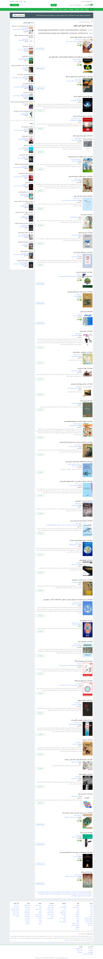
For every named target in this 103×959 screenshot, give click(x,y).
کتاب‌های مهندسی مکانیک (62, 525)
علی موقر (79, 255)
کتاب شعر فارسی (63, 751)
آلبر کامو (25, 48)
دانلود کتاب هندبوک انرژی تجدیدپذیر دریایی (81, 521)
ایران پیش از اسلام (71, 238)
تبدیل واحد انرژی (49, 106)
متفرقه (40, 923)
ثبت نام (20, 1)
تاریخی (78, 911)
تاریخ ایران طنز (39, 262)
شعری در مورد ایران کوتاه (77, 749)
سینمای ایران (74, 469)
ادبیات (86, 9)
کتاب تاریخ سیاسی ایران (62, 147)
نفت (54, 450)
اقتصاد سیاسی (75, 837)
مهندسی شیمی (50, 914)
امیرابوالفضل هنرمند (23, 262)
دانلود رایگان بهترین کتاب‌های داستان (21, 87)
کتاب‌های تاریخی (74, 140)
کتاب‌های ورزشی (25, 103)
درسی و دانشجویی (75, 923)
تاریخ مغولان (61, 782)
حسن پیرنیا (78, 294)
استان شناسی (43, 800)
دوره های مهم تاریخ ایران (45, 586)
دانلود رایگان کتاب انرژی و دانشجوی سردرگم (69, 107)
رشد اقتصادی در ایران (73, 548)
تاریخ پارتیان (74, 649)
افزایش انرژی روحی (41, 124)
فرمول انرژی (42, 106)
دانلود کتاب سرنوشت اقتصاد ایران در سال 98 (81, 540)
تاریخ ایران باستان (67, 260)
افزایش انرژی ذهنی (58, 125)
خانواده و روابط (38, 909)
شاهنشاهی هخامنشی (48, 651)
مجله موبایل (27, 907)
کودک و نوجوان (38, 916)
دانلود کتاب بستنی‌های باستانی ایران (83, 252)
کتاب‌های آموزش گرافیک (23, 40)
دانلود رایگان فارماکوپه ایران (71, 431)
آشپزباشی (25, 76)
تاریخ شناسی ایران (78, 188)
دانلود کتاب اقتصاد (58, 550)
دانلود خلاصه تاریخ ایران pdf (49, 184)
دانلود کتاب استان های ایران (85, 794)
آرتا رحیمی (25, 67)
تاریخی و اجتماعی (15, 911)
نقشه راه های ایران (73, 765)
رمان (91, 907)
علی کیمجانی (78, 543)
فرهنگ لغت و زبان (88, 921)
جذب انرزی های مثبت (52, 220)
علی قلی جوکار (78, 39)
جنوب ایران (61, 204)
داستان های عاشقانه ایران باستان (67, 344)
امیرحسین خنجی (77, 644)
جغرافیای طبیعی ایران (51, 800)
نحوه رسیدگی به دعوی (63, 609)
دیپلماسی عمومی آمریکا (60, 489)
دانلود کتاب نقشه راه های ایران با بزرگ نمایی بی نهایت (78, 759)
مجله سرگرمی (27, 911)
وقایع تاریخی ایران (70, 188)
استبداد (58, 509)
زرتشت (71, 876)
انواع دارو (76, 434)
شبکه (65, 916)
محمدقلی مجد (78, 703)
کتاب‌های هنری (75, 465)
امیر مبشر (25, 244)
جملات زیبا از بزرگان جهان (67, 220)
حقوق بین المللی (75, 81)
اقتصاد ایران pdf (65, 550)
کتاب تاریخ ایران (66, 149)
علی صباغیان (78, 483)
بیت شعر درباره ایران (58, 747)
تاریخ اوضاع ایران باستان (42, 260)
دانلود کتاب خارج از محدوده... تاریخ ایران (82, 580)
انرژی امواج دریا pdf (73, 528)
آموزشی (17, 916)
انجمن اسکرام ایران (64, 33)
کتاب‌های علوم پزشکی (73, 425)
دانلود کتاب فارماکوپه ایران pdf (48, 431)
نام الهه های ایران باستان (55, 342)
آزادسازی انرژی (54, 124)
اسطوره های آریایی (59, 339)
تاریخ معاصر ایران (43, 374)
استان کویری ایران (73, 568)
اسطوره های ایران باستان (49, 339)
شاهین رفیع (24, 39)
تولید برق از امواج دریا (60, 530)
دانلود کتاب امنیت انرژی (86, 833)
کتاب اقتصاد (65, 548)
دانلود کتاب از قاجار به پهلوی (85, 700)
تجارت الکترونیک (62, 912)
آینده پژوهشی (76, 671)
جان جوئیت (78, 98)
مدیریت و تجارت (16, 912)
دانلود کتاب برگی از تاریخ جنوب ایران (83, 196)
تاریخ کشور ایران (56, 407)
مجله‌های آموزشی (14, 77)
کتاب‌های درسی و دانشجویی (22, 29)
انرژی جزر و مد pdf (65, 528)
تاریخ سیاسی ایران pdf (72, 147)
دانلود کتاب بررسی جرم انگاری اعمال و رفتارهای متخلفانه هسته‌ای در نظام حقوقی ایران (70, 57)
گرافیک (64, 920)
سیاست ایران (47, 204)
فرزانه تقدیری (24, 166)
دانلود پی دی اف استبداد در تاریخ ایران (74, 510)
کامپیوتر (77, 9)
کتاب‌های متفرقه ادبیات (23, 226)
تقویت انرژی (69, 124)
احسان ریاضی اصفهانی (76, 623)
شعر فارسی (50, 749)
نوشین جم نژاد (24, 175)
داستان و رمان (16, 907)
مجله (60, 9)
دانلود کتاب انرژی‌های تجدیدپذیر (84, 272)
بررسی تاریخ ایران (54, 586)
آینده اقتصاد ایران (50, 550)
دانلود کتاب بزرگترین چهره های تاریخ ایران (81, 384)
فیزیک (77, 276)
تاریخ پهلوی (70, 708)
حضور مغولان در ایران (54, 782)
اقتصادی (77, 905)
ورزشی (40, 920)
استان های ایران (74, 800)
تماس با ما (12, 1)
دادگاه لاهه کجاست (64, 607)
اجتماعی (77, 916)
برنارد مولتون (78, 523)
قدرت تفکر (59, 220)
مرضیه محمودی (77, 815)
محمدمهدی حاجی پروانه (76, 159)
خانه (91, 9)
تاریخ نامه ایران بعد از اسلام (50, 188)
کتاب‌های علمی (75, 624)
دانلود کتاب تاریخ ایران (68, 204)
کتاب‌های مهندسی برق (73, 525)
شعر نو (91, 911)
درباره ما (91, 950)
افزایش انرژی (50, 125)
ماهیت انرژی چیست (61, 106)
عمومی (65, 9)
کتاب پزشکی (46, 432)
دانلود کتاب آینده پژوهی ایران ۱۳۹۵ (83, 681)
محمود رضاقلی (78, 138)
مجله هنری (28, 921)
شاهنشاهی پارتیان (66, 653)
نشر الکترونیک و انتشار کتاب (86, 1)
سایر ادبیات (90, 925)
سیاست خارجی (69, 41)
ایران (76, 238)
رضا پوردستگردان (77, 423)
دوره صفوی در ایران (61, 186)
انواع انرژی (63, 104)
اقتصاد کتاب (48, 548)
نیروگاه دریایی (52, 530)
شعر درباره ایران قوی (66, 747)
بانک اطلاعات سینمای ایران (66, 469)
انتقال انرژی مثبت (64, 222)
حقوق (78, 921)
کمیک (91, 914)
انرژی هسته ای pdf (57, 166)
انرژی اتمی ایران (80, 892)
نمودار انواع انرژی (48, 104)
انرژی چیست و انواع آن (70, 104)
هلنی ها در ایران (74, 653)
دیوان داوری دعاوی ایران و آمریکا (63, 611)
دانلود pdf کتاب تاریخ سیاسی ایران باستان (56, 145)
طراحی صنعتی (51, 905)
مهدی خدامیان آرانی (23, 58)
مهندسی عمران (51, 907)
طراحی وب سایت (62, 918)
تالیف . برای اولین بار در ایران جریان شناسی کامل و (48, 33)
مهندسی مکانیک (50, 912)
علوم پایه (77, 927)
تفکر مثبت (39, 220)
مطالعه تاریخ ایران (62, 586)
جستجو (53, 5)
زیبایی (40, 911)
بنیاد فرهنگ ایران (83, 30)
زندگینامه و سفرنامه (88, 918)
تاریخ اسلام (40, 186)
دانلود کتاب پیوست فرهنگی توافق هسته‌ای (81, 37)
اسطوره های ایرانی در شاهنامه (67, 342)
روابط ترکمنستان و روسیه (64, 452)
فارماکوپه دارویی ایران (59, 429)
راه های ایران (54, 765)
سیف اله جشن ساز (77, 722)
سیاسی (77, 918)
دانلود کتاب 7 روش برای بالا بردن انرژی (82, 116)
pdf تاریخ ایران (59, 587)
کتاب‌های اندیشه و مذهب (23, 59)
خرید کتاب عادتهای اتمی (60, 894)
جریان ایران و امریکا (69, 492)
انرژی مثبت (75, 124)
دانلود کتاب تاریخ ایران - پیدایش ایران (82, 352)
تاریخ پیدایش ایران (57, 651)
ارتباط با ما (90, 948)
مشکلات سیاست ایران (53, 669)
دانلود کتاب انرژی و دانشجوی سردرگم (83, 96)
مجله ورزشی (27, 914)
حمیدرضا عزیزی (77, 444)
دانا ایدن (79, 314)
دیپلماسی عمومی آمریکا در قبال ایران (48, 491)
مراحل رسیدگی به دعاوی (74, 609)
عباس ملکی (78, 835)
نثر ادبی (90, 916)
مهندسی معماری (50, 909)
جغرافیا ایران (62, 509)
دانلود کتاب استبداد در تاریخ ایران (84, 501)
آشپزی (40, 907)
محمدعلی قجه (24, 253)
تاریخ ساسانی (52, 649)
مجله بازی (28, 909)
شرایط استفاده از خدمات (88, 954)
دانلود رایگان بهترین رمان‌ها (23, 49)
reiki (74, 628)
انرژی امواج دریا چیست (56, 528)
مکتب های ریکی (63, 628)
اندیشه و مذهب (76, 907)
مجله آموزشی (27, 916)
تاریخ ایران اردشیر (46, 262)
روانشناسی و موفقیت (15, 909)
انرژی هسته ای (50, 166)
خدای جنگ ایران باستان (45, 342)
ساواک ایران (66, 184)
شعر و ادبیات (16, 905)
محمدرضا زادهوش (23, 194)
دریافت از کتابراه (40, 48)
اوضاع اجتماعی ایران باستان (76, 262)
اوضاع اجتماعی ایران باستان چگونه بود (55, 260)
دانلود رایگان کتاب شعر (72, 751)
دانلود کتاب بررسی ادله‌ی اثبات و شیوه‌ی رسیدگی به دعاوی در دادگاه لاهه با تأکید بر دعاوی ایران (68, 599)
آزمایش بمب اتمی (73, 892)
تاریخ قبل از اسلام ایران (51, 147)
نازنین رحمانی (78, 79)
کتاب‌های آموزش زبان (24, 206)
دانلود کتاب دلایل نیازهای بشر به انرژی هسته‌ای (80, 157)
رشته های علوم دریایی (75, 530)
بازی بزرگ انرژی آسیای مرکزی (47, 450)
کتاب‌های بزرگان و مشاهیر (73, 388)
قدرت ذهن (59, 124)
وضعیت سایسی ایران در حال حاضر (72, 491)
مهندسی (71, 9)
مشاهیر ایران (70, 391)
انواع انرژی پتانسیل (56, 104)
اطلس (76, 374)
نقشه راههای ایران (65, 765)
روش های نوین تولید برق (44, 530)
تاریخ (73, 374)
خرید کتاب (80, 952)
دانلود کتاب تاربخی (73, 782)
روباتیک (52, 916)
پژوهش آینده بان (62, 669)
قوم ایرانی (71, 360)
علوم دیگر (77, 929)
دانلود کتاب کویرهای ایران (85, 560)
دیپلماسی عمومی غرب (50, 489)
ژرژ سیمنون (24, 156)
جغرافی (77, 912)
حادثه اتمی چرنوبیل (81, 895)
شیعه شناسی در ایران (52, 186)
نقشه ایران (60, 765)
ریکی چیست (48, 628)
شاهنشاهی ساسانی (60, 649)
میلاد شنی (78, 854)
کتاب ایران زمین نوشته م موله (66, 407)
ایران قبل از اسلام (58, 238)
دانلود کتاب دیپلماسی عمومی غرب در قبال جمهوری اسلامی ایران (76, 481)
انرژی (76, 104)
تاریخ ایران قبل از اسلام (65, 341)
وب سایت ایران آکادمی (83, 33)
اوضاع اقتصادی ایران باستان (64, 262)
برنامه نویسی (63, 911)
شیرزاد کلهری (78, 503)
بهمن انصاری (78, 333)
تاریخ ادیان (67, 876)
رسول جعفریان (78, 179)
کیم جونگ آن (24, 234)
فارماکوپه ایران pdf (74, 432)
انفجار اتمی (46, 892)
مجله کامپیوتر (27, 905)
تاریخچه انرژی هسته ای (66, 166)
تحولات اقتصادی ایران (54, 671)
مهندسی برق (51, 911)
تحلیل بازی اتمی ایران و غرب (55, 892)
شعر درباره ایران (74, 747)
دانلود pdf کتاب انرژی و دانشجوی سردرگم (52, 107)
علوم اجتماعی (75, 41)
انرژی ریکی (43, 628)
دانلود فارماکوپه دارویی (49, 429)
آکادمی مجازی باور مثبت (75, 118)
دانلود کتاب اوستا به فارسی (47, 341)
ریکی (76, 628)
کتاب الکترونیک (78, 948)
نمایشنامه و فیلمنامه (88, 920)
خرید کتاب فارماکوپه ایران (60, 431)
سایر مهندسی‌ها (50, 918)
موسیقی (39, 918)
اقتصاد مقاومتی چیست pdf (61, 728)
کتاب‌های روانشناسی (24, 114)
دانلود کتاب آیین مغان (86, 872)
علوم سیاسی (68, 81)
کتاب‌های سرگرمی (24, 265)
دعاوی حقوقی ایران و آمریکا (76, 611)
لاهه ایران (70, 607)
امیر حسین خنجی (77, 354)
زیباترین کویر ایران (56, 568)
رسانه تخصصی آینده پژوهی (71, 669)
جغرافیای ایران (67, 800)
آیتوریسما (79, 562)
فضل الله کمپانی (24, 94)
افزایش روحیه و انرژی (66, 125)
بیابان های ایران (44, 568)
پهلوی (77, 376)
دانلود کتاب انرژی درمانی (86, 311)
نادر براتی (25, 129)
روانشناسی (77, 914)
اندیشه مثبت (44, 220)
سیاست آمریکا (74, 489)
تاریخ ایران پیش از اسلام (47, 143)
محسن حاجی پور (77, 602)
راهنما (16, 1)
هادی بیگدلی (24, 147)
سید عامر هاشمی (77, 198)
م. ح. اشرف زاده (74, 586)
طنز (91, 912)
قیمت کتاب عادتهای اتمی (49, 894)
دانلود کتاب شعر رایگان (43, 749)
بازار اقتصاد (77, 550)
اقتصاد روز (50, 729)
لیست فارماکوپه (74, 429)
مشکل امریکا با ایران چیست (59, 492)
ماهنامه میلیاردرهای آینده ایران (71, 30)
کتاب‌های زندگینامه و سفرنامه (22, 95)
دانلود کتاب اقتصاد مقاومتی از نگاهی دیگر (81, 720)
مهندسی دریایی (48, 528)
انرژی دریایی (67, 530)
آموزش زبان (90, 923)
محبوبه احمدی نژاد (77, 59)
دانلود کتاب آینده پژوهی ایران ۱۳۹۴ (83, 661)
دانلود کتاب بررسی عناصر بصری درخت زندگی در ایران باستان (77, 813)
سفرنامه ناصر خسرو (69, 186)
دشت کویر (50, 568)
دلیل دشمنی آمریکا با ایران (48, 492)
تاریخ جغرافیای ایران (73, 184)
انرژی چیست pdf (69, 106)
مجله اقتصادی (27, 912)
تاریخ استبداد (53, 509)
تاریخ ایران (76, 145)
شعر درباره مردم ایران (67, 749)
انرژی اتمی (67, 164)
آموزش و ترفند (63, 907)
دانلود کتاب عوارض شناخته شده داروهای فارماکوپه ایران (78, 421)
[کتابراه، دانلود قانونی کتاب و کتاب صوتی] (79, 45)
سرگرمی (39, 912)
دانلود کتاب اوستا (57, 341)
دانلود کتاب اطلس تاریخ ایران (85, 368)
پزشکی (78, 909)
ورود (25, 1)
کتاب (81, 938)
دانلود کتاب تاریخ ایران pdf (66, 587)
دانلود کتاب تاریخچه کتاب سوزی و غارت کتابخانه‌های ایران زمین (76, 852)
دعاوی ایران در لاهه (50, 609)
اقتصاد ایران (69, 552)
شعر (91, 909)
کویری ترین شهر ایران (74, 570)
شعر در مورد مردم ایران (57, 749)
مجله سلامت (27, 920)
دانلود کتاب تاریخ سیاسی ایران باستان (82, 136)
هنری (40, 921)
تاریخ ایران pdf (74, 260)
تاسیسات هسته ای (73, 164)
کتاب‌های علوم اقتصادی (73, 544)
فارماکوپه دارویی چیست (54, 432)
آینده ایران (71, 671)
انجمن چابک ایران (73, 33)
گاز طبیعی (58, 450)
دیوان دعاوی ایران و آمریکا (51, 611)
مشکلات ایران (44, 671)
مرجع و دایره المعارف (69, 817)
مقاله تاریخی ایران (78, 205)
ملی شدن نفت (77, 186)
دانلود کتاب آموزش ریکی (86, 620)
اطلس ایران (62, 374)
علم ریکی (39, 628)
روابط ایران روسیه (73, 452)
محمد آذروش (24, 205)
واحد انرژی (55, 106)
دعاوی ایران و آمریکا (41, 609)
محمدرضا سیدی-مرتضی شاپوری (74, 464)
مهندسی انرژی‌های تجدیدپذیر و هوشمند (67, 276)
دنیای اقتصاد (72, 550)
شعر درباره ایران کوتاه (49, 747)
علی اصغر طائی (78, 874)
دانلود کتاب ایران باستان (86, 401)
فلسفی (77, 920)
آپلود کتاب (14, 5)
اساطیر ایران (74, 339)
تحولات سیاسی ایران (64, 671)
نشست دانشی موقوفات (50, 238)
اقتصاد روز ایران (43, 550)
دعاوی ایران (56, 609)
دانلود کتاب (40, 110)
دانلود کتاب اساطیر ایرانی (86, 331)
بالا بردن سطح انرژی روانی (76, 125)
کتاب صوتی (54, 9)
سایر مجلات (27, 923)
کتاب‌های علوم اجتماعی (63, 685)
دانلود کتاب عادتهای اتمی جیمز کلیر (73, 894)
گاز (61, 450)
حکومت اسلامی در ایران (61, 188)
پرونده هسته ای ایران (44, 669)
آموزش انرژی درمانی (56, 628)
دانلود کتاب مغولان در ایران (85, 774)
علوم (82, 9)
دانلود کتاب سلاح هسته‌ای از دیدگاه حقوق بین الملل (79, 77)
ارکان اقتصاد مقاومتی (50, 728)
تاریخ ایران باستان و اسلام (57, 143)
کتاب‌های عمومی (74, 161)
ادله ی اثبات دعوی (48, 607)
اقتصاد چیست (42, 548)
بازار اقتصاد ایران (75, 552)
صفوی (71, 376)
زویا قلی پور (25, 184)
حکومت (68, 376)
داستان (91, 905)
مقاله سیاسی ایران (40, 204)
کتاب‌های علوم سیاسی (66, 200)
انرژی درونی (64, 124)
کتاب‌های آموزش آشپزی (23, 77)
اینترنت (64, 905)
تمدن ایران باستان (54, 262)
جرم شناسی (75, 61)
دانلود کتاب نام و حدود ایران (85, 233)
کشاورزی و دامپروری (75, 925)
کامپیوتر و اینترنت (62, 921)
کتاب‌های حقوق (75, 604)
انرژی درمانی (47, 124)
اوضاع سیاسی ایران (54, 204)
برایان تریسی (24, 113)
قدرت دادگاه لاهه (55, 607)
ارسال (67, 940)
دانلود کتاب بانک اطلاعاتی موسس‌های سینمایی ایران (79, 461)
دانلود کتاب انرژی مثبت (86, 214)
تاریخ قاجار (75, 708)
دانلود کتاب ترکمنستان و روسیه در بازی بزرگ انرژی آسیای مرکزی (76, 442)
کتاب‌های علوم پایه (74, 100)
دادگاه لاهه (75, 607)
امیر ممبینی (78, 386)
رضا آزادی (79, 274)
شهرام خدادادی (24, 28)
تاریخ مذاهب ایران (51, 374)
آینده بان (79, 663)
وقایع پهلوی (50, 710)
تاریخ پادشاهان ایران (74, 149)
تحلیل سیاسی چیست (60, 491)
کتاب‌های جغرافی (74, 564)
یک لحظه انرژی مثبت (72, 222)
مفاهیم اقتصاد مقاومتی (72, 728)
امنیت (65, 909)
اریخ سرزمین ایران (43, 407)
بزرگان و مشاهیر (38, 905)
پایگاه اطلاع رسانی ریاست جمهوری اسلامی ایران (48, 30)
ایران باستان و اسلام (68, 143)
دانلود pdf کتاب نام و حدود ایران (69, 240)
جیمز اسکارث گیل (23, 138)
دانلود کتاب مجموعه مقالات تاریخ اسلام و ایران (80, 176)
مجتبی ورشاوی (24, 85)
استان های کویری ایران (65, 568)
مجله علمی (28, 918)
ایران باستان (74, 143)
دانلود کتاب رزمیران (87, 740)
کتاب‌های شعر (25, 68)
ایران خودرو (62, 30)
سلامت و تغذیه (38, 914)
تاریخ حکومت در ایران (73, 784)
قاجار (74, 376)
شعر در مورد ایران (40, 747)
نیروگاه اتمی (74, 895)
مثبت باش (79, 222)
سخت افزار (64, 914)
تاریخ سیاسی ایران (69, 145)
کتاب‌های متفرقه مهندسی (51, 525)
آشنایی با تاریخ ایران (59, 184)
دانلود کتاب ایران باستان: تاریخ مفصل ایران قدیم (80, 292)
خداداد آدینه (78, 742)
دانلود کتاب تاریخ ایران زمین (85, 641)
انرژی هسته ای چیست (46, 164)
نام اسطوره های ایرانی (67, 339)
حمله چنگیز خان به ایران (45, 782)
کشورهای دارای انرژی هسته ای (58, 164)
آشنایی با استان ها (60, 800)
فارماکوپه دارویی (67, 429)
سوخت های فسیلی (66, 450)
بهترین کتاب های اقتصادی (56, 548)
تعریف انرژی (42, 104)
